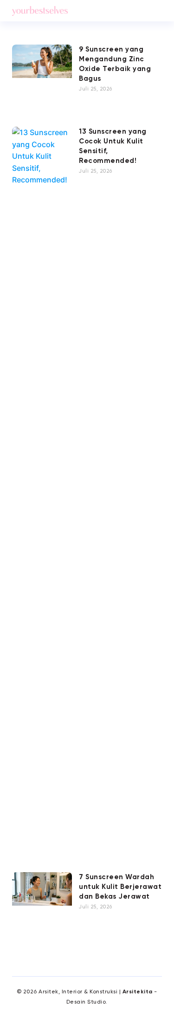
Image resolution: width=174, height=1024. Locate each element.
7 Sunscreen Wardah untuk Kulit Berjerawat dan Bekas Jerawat (120, 887)
